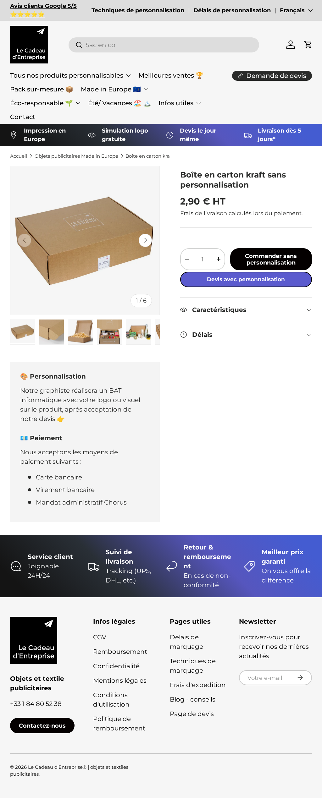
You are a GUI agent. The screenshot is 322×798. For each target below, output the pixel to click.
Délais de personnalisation (232, 10)
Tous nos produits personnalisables (66, 75)
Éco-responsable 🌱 (41, 103)
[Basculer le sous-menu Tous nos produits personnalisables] (128, 75)
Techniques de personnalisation (138, 10)
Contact (22, 117)
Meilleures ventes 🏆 (170, 75)
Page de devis (192, 714)
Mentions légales (120, 680)
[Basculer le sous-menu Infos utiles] (198, 103)
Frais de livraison (203, 213)
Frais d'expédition (198, 685)
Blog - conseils (192, 699)
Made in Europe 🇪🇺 (111, 89)
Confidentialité (116, 666)
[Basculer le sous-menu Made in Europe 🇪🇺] (146, 89)
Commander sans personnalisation (271, 259)
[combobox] (164, 44)
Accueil (18, 156)
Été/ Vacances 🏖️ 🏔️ (119, 103)
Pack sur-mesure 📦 (41, 89)
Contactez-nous (42, 725)
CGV (99, 637)
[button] (308, 45)
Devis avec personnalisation (246, 279)
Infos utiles (175, 103)
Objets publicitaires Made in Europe (76, 156)
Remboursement (120, 651)
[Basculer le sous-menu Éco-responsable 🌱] (78, 103)
